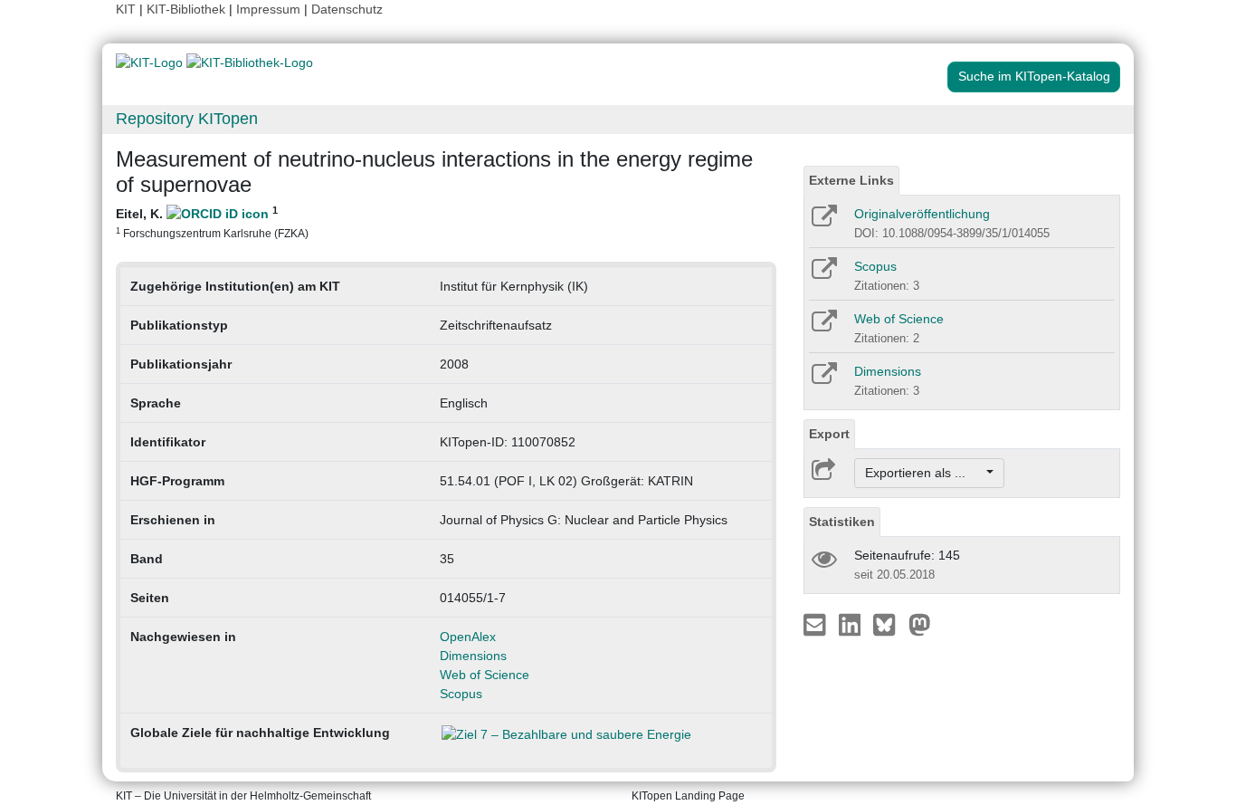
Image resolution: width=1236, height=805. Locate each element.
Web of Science (484, 674)
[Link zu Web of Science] (823, 327)
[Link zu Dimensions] (823, 379)
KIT (126, 9)
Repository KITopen (187, 119)
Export (829, 433)
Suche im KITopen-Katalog (1034, 76)
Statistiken (842, 521)
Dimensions (473, 655)
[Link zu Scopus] (823, 274)
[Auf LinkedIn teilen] (852, 624)
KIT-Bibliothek (188, 9)
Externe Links (851, 180)
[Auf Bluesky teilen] (889, 624)
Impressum (268, 9)
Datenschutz (347, 9)
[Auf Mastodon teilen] (919, 624)
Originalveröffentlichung (922, 213)
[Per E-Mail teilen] (816, 624)
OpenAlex (468, 636)
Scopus (461, 693)
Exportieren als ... (924, 472)
